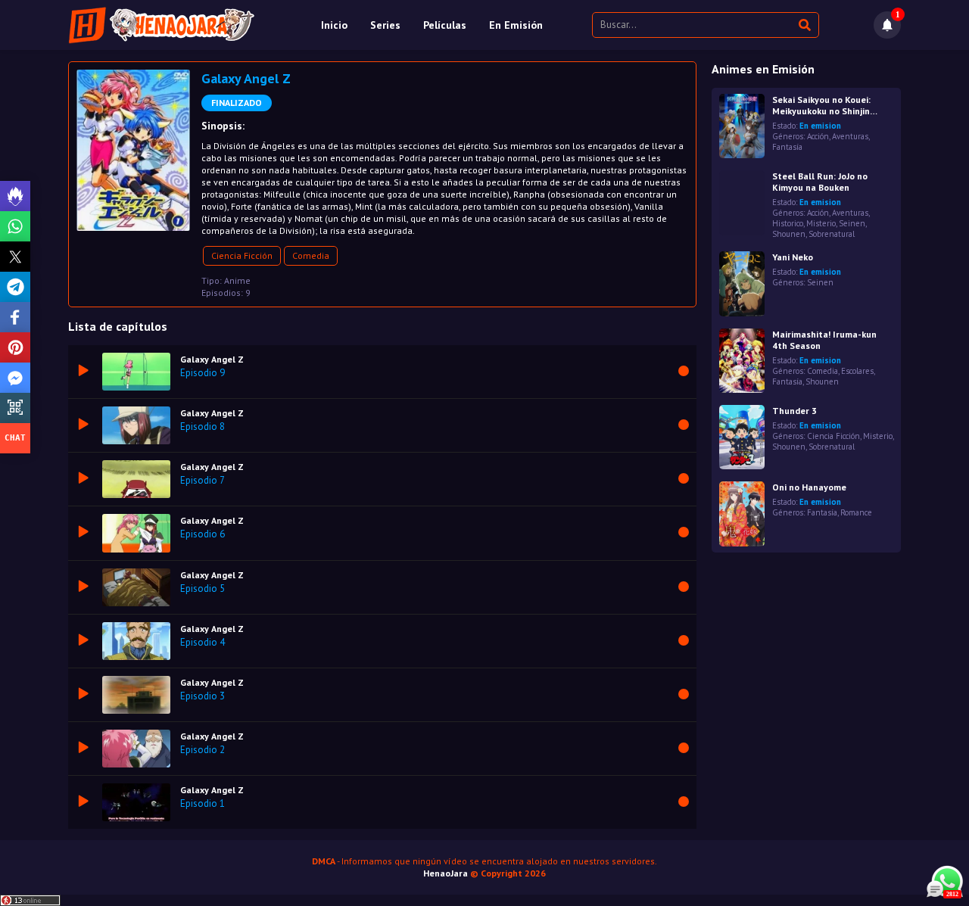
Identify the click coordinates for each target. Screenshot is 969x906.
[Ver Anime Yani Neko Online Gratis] (742, 283)
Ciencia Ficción (242, 255)
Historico (787, 223)
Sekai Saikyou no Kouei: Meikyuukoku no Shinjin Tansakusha (821, 105)
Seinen (852, 223)
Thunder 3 (794, 410)
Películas (444, 25)
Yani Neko (792, 257)
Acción (818, 136)
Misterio (821, 223)
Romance (856, 512)
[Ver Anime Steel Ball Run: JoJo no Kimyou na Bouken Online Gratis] (742, 202)
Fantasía (787, 147)
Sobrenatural (832, 234)
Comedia (310, 255)
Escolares (857, 371)
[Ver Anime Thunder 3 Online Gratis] (742, 437)
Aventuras (850, 136)
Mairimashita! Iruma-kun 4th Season (824, 339)
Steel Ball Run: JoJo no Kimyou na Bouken (820, 181)
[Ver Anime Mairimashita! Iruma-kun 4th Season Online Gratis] (742, 360)
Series (385, 25)
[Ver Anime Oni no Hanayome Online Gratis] (742, 513)
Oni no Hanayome (809, 487)
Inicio (334, 25)
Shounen (788, 234)
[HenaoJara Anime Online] (161, 25)
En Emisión (516, 25)
